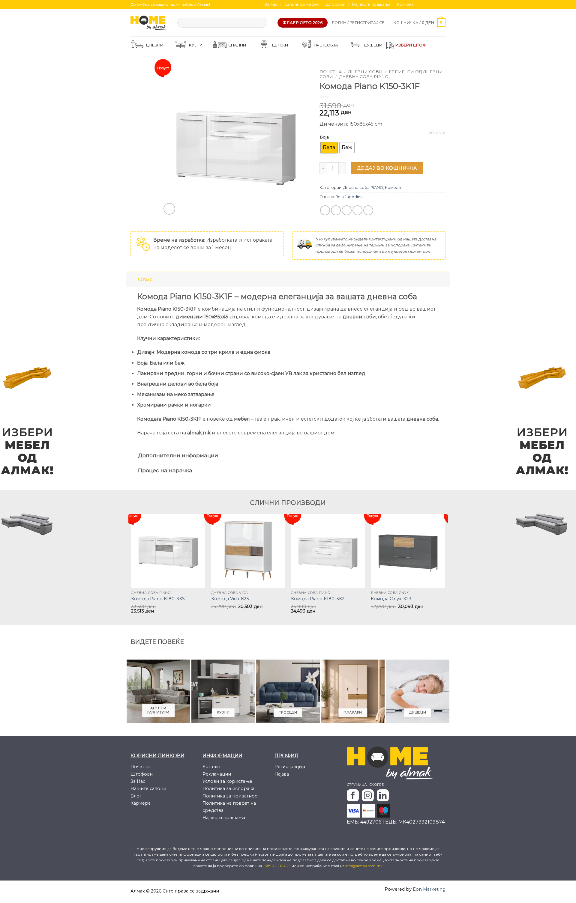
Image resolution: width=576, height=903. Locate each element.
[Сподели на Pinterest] (357, 210)
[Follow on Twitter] (431, 4)
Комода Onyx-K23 (391, 598)
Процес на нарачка (165, 470)
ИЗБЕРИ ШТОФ (411, 45)
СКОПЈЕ (376, 784)
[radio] (329, 147)
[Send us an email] (437, 4)
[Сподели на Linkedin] (368, 210)
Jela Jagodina (349, 197)
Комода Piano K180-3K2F (319, 598)
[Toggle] (132, 279)
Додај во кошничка (387, 168)
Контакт (405, 4)
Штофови (335, 4)
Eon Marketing (429, 889)
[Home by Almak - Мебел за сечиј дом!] (149, 23)
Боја (324, 137)
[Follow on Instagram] (425, 4)
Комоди (393, 187)
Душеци (373, 45)
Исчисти (437, 133)
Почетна (331, 71)
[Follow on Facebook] (420, 4)
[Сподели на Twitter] (336, 210)
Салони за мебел (301, 4)
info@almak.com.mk (363, 865)
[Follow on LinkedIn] (442, 4)
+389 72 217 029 (277, 865)
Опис (145, 279)
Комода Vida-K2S (230, 598)
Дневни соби (365, 71)
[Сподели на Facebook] (325, 210)
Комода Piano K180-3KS (158, 598)
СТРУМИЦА (357, 784)
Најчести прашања (371, 4)
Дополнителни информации (178, 455)
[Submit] (261, 23)
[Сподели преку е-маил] (347, 210)
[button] (358, 22)
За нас (271, 4)
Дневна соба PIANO (363, 76)
